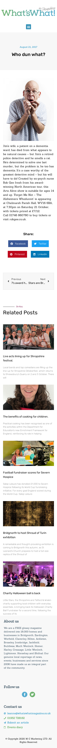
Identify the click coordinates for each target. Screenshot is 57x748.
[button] (28, 26)
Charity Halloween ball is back (21, 593)
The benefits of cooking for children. (25, 416)
